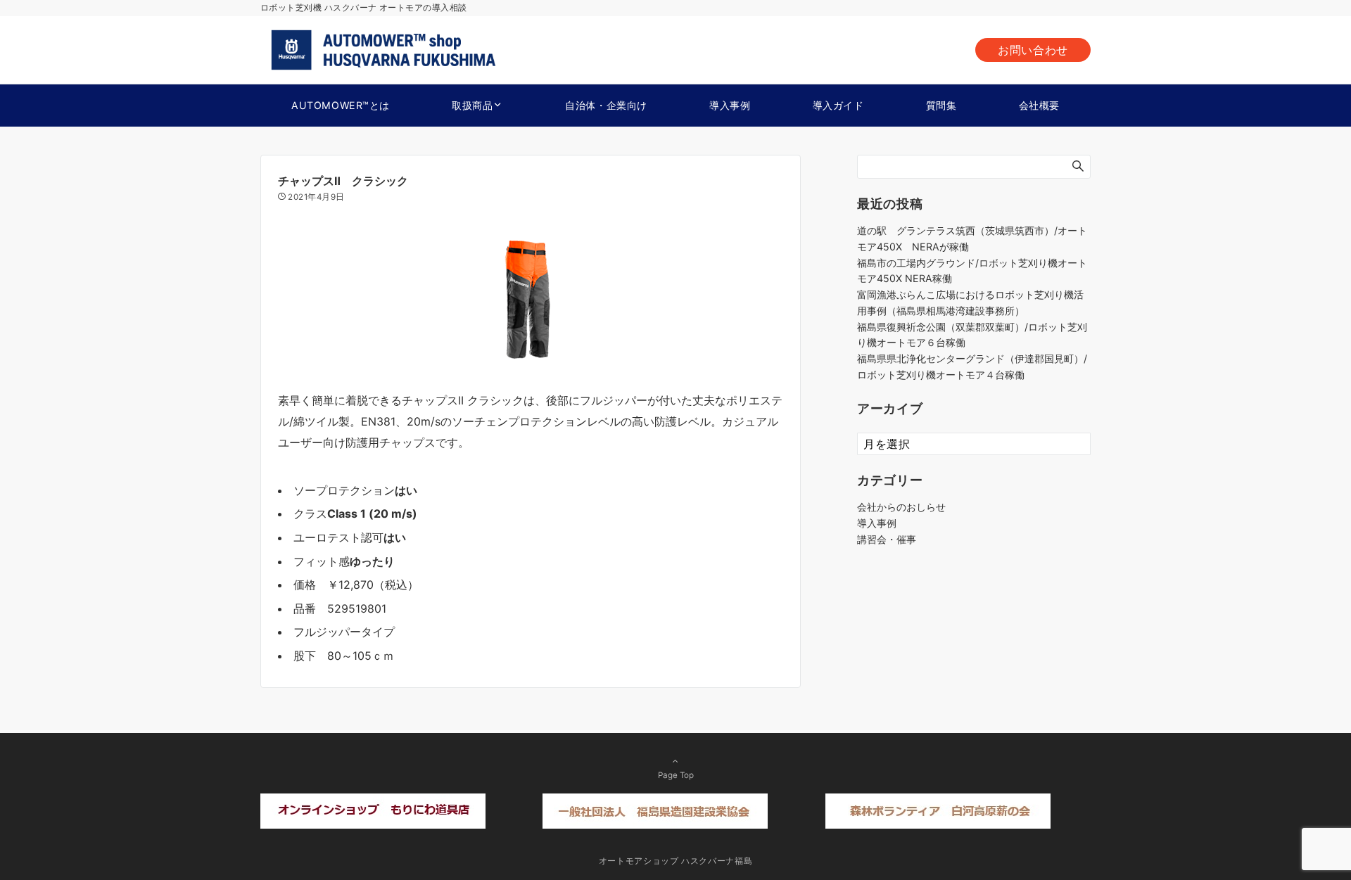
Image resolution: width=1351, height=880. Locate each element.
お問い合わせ (1033, 50)
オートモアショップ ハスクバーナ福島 (676, 861)
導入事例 (876, 523)
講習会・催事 (886, 539)
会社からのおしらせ (901, 507)
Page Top (676, 775)
